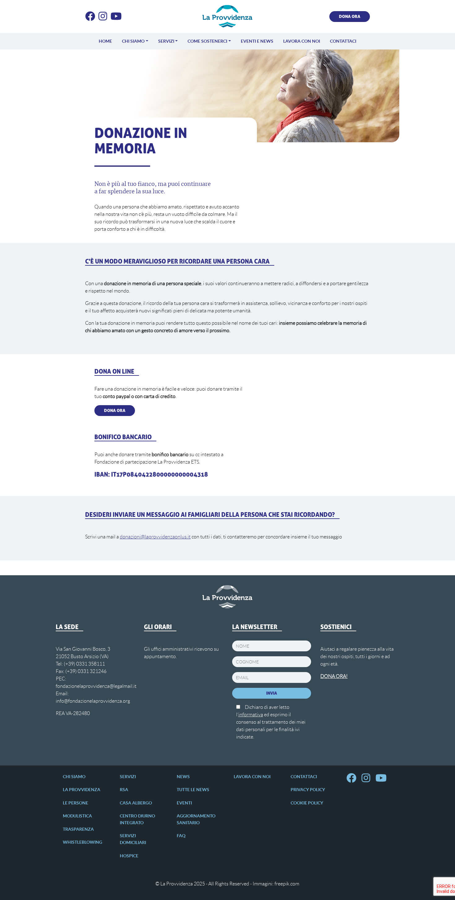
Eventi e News (257, 41)
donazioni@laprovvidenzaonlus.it (155, 536)
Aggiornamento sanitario (196, 819)
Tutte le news (193, 789)
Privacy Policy (308, 789)
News (183, 776)
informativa (250, 714)
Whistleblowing (82, 842)
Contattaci (343, 41)
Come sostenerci (207, 41)
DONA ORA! (334, 676)
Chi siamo (133, 41)
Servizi (166, 41)
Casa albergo (136, 802)
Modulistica (77, 815)
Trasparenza (78, 829)
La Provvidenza (81, 789)
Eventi (184, 802)
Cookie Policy (307, 802)
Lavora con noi (301, 41)
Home (105, 41)
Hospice (129, 855)
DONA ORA (349, 16)
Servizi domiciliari (133, 839)
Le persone (75, 802)
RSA (124, 789)
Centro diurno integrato (137, 819)
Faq (181, 835)
